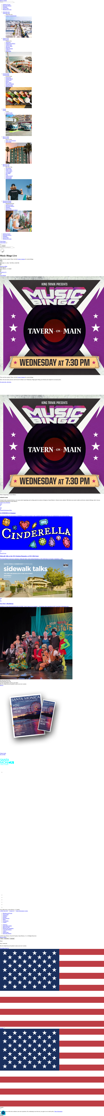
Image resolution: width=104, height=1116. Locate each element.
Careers (4, 931)
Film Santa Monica (7, 5)
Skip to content (3, 0)
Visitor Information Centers (22, 911)
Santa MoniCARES (7, 925)
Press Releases (6, 918)
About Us (5, 924)
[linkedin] (4, 902)
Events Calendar (21, 259)
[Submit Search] (14, 247)
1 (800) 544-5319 (4, 911)
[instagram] (4, 897)
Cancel (3, 245)
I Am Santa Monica (7, 929)
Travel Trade (5, 8)
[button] (52, 1068)
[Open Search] (6, 242)
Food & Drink (6, 73)
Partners (4, 917)
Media (4, 919)
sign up (1, 685)
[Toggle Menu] (0, 244)
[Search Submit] (14, 2)
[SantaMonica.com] (7, 769)
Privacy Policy (3, 937)
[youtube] (4, 899)
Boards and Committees (8, 928)
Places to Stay (6, 136)
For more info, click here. (5, 382)
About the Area (6, 12)
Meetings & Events (7, 9)
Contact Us (11, 911)
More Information (58, 1111)
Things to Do (6, 38)
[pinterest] (4, 904)
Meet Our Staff (6, 927)
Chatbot (4, 922)
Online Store (5, 932)
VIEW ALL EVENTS (5, 502)
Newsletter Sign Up (4, 948)
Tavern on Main (3, 266)
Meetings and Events (7, 913)
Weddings (5, 7)
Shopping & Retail (7, 201)
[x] (53, 895)
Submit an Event (6, 4)
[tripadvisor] (4, 907)
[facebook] (4, 772)
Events (4, 109)
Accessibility (6, 921)
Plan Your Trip (6, 164)
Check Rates (8, 142)
